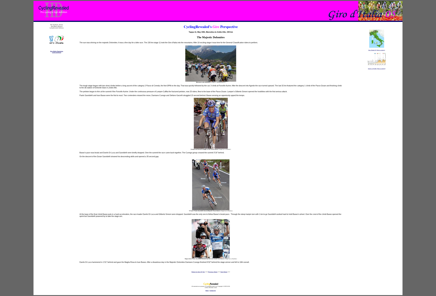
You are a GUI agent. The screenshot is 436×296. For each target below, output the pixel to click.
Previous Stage (212, 272)
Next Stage (223, 272)
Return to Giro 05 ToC (198, 272)
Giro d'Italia (371, 50)
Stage (369, 68)
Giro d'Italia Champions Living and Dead (56, 52)
